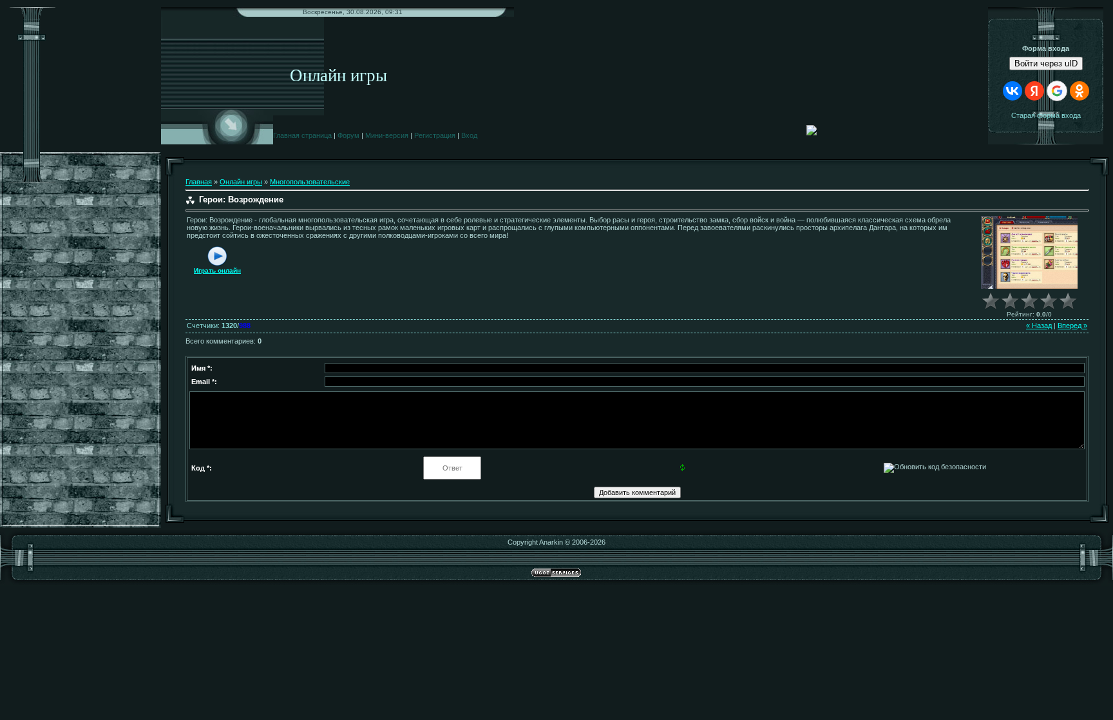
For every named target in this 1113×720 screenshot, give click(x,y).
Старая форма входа (1046, 115)
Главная (199, 182)
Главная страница (302, 135)
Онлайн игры (241, 182)
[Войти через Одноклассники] (1079, 91)
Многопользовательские (310, 182)
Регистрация (434, 135)
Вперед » (1072, 325)
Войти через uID (1046, 63)
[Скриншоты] (1029, 252)
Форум (348, 135)
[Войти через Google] (1057, 91)
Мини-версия (386, 135)
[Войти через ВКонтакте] (1012, 91)
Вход (469, 135)
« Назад (1039, 325)
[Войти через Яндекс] (1034, 91)
